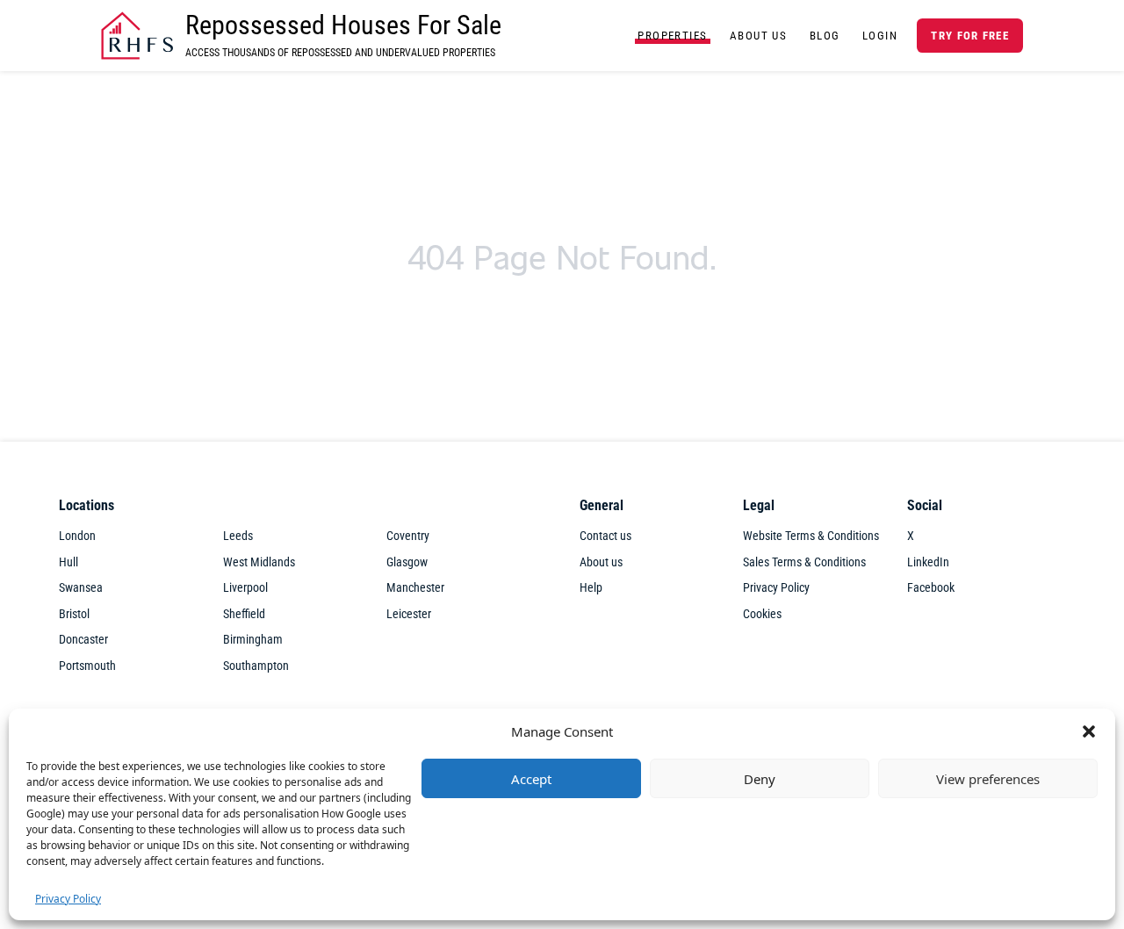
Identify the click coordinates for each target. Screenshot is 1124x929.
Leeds (238, 536)
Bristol (74, 614)
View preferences (988, 779)
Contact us (605, 536)
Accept (531, 779)
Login (879, 35)
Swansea (81, 587)
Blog (825, 35)
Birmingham (253, 639)
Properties (672, 35)
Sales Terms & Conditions (804, 562)
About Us (758, 35)
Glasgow (407, 562)
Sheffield (244, 614)
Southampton (256, 666)
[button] (1089, 731)
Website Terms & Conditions (811, 536)
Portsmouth (87, 666)
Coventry (407, 536)
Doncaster (83, 639)
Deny (759, 779)
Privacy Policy (68, 898)
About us (601, 562)
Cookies (762, 614)
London (77, 536)
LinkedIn (928, 562)
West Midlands (259, 562)
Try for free (969, 35)
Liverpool (245, 587)
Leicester (408, 614)
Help (591, 587)
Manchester (415, 587)
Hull (68, 562)
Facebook (931, 587)
